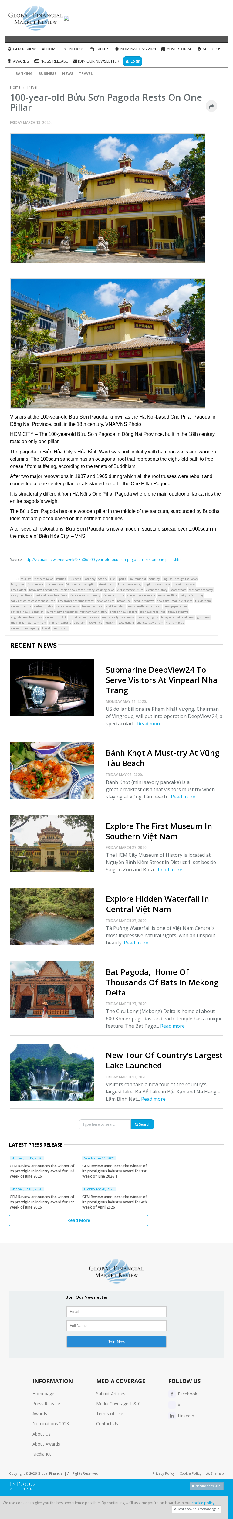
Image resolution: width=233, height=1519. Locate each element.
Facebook (187, 1394)
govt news (204, 617)
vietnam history (156, 590)
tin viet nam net (92, 606)
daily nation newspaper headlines (33, 601)
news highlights (147, 617)
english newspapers (157, 584)
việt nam (80, 623)
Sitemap (217, 1473)
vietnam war (35, 584)
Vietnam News (43, 579)
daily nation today (192, 595)
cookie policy (203, 1502)
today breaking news (100, 590)
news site (163, 601)
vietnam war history (93, 612)
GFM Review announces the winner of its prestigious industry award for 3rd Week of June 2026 (42, 1171)
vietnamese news (67, 606)
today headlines (21, 595)
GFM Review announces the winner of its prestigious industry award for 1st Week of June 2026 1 (114, 1171)
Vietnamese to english (81, 584)
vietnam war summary (85, 595)
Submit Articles (110, 1393)
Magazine (17, 584)
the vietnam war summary (28, 623)
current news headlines (62, 612)
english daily (110, 617)
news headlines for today (144, 606)
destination (60, 628)
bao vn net (95, 623)
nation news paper (72, 590)
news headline (167, 595)
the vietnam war (184, 584)
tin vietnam (203, 601)
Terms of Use (109, 1413)
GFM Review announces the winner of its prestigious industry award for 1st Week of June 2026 (42, 1202)
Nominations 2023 (50, 1423)
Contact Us (107, 1423)
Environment (137, 579)
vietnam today (43, 606)
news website (105, 601)
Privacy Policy (163, 1473)
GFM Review (24, 49)
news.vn (110, 623)
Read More (78, 1220)
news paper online (175, 606)
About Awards (46, 1444)
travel (46, 628)
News (67, 73)
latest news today (129, 584)
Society (102, 579)
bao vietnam (178, 590)
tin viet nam (107, 584)
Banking (24, 73)
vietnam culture (113, 595)
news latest (18, 590)
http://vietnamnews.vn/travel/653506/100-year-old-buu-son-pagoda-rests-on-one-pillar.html (104, 559)
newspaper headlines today (76, 601)
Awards (20, 61)
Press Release (53, 61)
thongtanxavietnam (150, 623)
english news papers (123, 612)
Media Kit (41, 1454)
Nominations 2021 (138, 49)
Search (144, 1124)
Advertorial (179, 49)
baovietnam (126, 623)
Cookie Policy (190, 1473)
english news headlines (26, 617)
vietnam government (141, 595)
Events (102, 49)
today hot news (178, 612)
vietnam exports (60, 623)
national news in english (27, 612)
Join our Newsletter (98, 61)
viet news (127, 617)
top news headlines (152, 612)
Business (47, 73)
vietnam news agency (25, 628)
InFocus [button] (76, 49)
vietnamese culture (130, 590)
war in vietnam (182, 601)
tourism (26, 579)
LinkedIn (185, 1416)
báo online (124, 601)
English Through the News (180, 579)
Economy (90, 579)
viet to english (115, 606)
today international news (177, 617)
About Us (211, 49)
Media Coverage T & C (118, 1403)
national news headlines (51, 595)
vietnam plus (175, 623)
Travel (86, 73)
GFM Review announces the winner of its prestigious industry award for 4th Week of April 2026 (114, 1202)
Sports (122, 579)
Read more (149, 723)
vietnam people (21, 606)
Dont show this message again (197, 1509)
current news (55, 584)
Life (112, 579)
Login (135, 61)
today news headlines (43, 590)
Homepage (43, 1393)
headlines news (143, 601)
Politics (61, 579)
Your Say (154, 579)
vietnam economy (201, 590)
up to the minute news (84, 617)
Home (52, 49)
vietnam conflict (55, 617)
